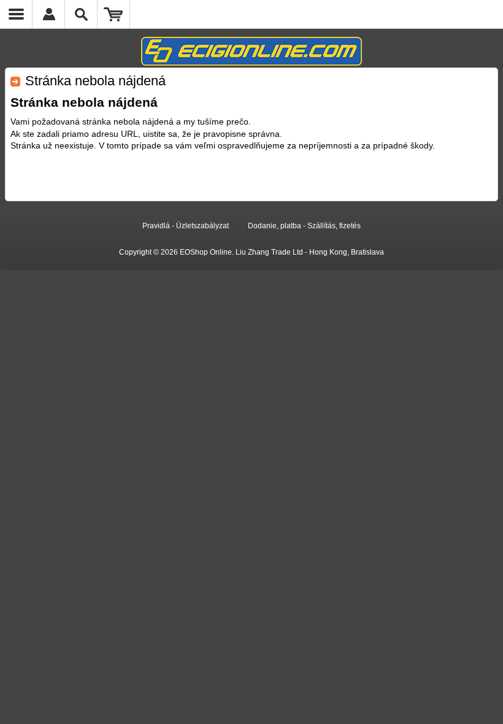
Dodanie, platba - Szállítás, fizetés (304, 225)
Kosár (114, 14)
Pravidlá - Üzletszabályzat (185, 225)
